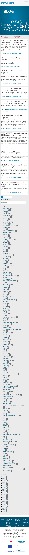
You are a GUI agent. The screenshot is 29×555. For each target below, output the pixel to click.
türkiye (6, 376)
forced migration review (11, 434)
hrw (5, 246)
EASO (11, 30)
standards (13, 22)
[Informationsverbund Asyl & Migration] (10, 550)
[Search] (27, 202)
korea (5, 379)
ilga (5, 424)
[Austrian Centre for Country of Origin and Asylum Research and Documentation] (21, 541)
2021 (4, 485)
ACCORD (6, 218)
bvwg (5, 410)
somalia (17, 30)
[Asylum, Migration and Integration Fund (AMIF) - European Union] (10, 546)
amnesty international (11, 374)
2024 (4, 480)
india (5, 320)
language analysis (9, 441)
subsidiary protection (10, 275)
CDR (5, 413)
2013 (4, 499)
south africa (7, 467)
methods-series (8, 296)
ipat (5, 301)
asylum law (7, 222)
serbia (5, 393)
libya (1, 25)
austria (6, 353)
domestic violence (9, 445)
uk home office (4, 21)
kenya (5, 362)
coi (10, 53)
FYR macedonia (8, 388)
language (7, 465)
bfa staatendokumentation (12, 394)
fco (5, 312)
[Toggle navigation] (26, 2)
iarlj (12, 20)
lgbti (27, 24)
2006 (4, 511)
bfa (5, 370)
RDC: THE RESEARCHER (10, 300)
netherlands (7, 344)
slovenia (6, 457)
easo (20, 83)
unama (6, 422)
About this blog (5, 199)
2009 (4, 506)
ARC (5, 350)
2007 (4, 510)
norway (6, 343)
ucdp (5, 372)
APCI (5, 446)
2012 (4, 501)
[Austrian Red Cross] (11, 541)
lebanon (6, 458)
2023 (4, 482)
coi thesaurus (8, 360)
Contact (24, 519)
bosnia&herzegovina (10, 386)
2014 (4, 497)
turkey (17, 29)
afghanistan (15, 96)
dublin (6, 367)
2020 (4, 487)
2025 (4, 479)
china (5, 289)
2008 (4, 508)
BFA (5, 400)
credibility (7, 263)
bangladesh (7, 357)
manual (6, 243)
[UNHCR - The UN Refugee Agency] (20, 550)
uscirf (5, 348)
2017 (4, 492)
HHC (24, 22)
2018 (4, 491)
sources (5, 25)
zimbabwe (6, 363)
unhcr (18, 28)
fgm (5, 358)
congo (6, 443)
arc (5, 334)
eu (4, 277)
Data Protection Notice (25, 527)
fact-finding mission (10, 317)
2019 (4, 489)
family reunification (10, 322)
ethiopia (6, 286)
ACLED (5, 303)
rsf (4, 431)
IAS (4, 450)
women (6, 287)
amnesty (6, 253)
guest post (7, 401)
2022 (4, 484)
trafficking (4, 24)
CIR (4, 453)
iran (5, 258)
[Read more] (26, 54)
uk (4, 282)
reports (18, 66)
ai (4, 269)
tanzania (6, 403)
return (13, 28)
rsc (5, 436)
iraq (21, 22)
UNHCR (6, 338)
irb (4, 381)
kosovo (6, 389)
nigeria (10, 27)
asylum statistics (14, 83)
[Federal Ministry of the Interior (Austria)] (19, 546)
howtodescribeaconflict (11, 329)
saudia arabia (8, 462)
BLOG (9, 11)
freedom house (8, 255)
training (19, 53)
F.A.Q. (24, 524)
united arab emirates (10, 464)
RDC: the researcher (10, 225)
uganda (6, 313)
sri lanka (6, 355)
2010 (4, 504)
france (6, 426)
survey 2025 (7, 324)
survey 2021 (7, 279)
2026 (4, 477)
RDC (5, 420)
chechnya (7, 427)
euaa (5, 298)
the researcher (22, 21)
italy (5, 455)
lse (4, 369)
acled (5, 325)
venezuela (7, 339)
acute (5, 294)
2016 (4, 494)
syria (5, 241)
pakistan (13, 160)
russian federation (10, 231)
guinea (6, 377)
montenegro (7, 391)
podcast (6, 336)
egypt (5, 319)
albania (6, 384)
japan (5, 346)
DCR (5, 351)
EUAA (5, 331)
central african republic (11, 415)
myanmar (6, 272)
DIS (1, 23)
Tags (3, 206)
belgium (6, 306)
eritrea (6, 310)
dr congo (5, 22)
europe (5, 29)
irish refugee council (10, 281)
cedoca (6, 341)
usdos (6, 220)
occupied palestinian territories (13, 469)
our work (14, 24)
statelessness (8, 365)
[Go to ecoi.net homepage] (8, 3)
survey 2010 (7, 439)
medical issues (8, 460)
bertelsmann (8, 396)
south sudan (7, 284)
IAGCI (5, 448)
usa (5, 417)
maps (5, 305)
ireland (6, 234)
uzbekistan (7, 398)
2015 (4, 496)
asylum (6, 412)
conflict (6, 327)
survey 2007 (7, 470)
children (16, 20)
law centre (7, 382)
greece (6, 429)
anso (5, 432)
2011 (4, 503)
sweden (6, 408)
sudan (4, 27)
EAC (5, 438)
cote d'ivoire (7, 332)
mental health (8, 451)
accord (10, 109)
